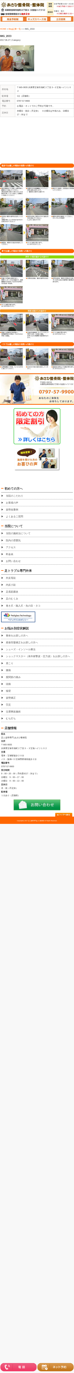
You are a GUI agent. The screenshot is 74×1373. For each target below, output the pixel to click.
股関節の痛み (13, 677)
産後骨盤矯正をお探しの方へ (22, 642)
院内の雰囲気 (13, 540)
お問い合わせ (13, 561)
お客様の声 (12, 502)
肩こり (9, 663)
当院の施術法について (18, 533)
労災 (8, 704)
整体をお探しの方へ (17, 635)
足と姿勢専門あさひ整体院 (36, 821)
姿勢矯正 (11, 697)
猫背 (8, 690)
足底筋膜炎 (12, 591)
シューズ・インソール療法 (20, 649)
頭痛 (8, 684)
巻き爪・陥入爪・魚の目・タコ (23, 605)
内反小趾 (11, 584)
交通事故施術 (13, 711)
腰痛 (8, 670)
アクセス (11, 547)
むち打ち (11, 718)
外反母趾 (11, 578)
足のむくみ (12, 598)
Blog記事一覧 (15, 29)
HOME (3, 29)
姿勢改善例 (12, 509)
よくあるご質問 (14, 516)
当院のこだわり (14, 495)
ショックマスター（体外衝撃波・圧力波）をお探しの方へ (38, 656)
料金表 (9, 554)
